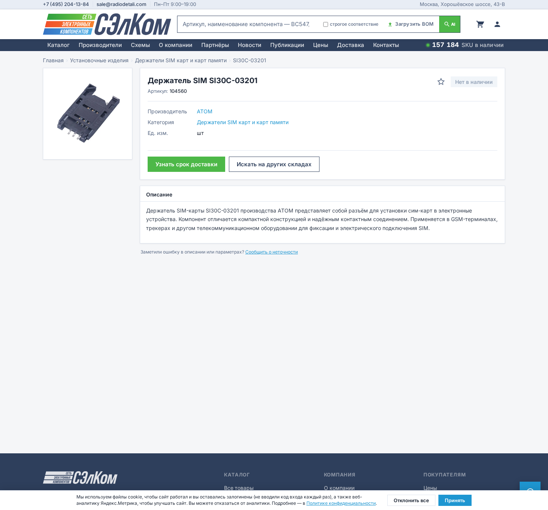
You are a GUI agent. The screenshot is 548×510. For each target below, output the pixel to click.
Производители (100, 44)
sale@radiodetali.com (122, 4)
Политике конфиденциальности (341, 503)
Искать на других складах (274, 164)
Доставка (350, 44)
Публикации (287, 44)
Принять (455, 500)
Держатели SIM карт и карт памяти (181, 60)
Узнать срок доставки (186, 164)
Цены (320, 44)
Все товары (238, 488)
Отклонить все (411, 500)
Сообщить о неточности (271, 252)
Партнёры (215, 44)
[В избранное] (441, 82)
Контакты (386, 44)
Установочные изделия (99, 60)
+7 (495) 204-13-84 (66, 4)
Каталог (58, 44)
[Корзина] (480, 24)
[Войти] (497, 24)
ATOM (204, 111)
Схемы (140, 44)
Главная (53, 60)
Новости (249, 44)
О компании (175, 44)
